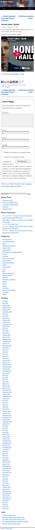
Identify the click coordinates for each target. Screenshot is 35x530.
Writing (4, 294)
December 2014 (6, 415)
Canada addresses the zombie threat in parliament (8, 18)
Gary (16, 27)
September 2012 (6, 472)
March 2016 (5, 383)
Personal (4, 277)
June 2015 (5, 402)
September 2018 (6, 324)
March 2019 (5, 318)
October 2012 (6, 470)
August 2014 (5, 424)
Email (4, 138)
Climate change (6, 248)
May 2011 (5, 504)
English (4, 254)
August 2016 (5, 373)
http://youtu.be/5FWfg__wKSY (14, 74)
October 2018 (6, 322)
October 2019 (6, 309)
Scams (4, 284)
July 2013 (5, 451)
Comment (5, 113)
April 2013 (5, 457)
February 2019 (6, 320)
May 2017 (5, 354)
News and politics (7, 275)
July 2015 (5, 400)
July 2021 (5, 301)
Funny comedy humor (13, 85)
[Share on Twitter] (5, 82)
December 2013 (6, 440)
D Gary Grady (7, 1)
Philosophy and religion (9, 279)
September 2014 (6, 421)
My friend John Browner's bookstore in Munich (15, 521)
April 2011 (5, 506)
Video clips (22, 85)
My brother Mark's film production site (13, 517)
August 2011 (5, 500)
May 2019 (5, 314)
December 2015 (6, 390)
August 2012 (5, 474)
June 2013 (5, 453)
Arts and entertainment (8, 241)
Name (4, 130)
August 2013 (5, 449)
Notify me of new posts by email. (14, 157)
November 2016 (6, 366)
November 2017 (6, 341)
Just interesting (6, 267)
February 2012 (6, 487)
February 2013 (6, 462)
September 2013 (6, 447)
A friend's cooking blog (8, 515)
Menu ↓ (30, 8)
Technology (5, 288)
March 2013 (5, 460)
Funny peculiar (6, 260)
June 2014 (5, 428)
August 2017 (5, 347)
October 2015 (6, 394)
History (4, 265)
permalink (7, 87)
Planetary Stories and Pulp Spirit (11, 523)
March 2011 (5, 508)
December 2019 (6, 307)
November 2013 (6, 443)
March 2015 (5, 409)
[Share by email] (19, 82)
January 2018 (6, 337)
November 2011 (6, 493)
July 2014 (5, 426)
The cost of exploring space (10, 202)
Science (4, 286)
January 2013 (6, 464)
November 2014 (6, 417)
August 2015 (5, 398)
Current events (6, 250)
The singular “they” (7, 200)
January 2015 (6, 413)
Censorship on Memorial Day (10, 204)
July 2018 (5, 328)
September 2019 (6, 312)
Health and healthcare (8, 262)
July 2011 (5, 502)
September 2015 (6, 396)
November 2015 (6, 392)
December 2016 (6, 364)
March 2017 (5, 358)
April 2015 (5, 407)
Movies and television (8, 273)
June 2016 (5, 377)
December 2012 (6, 466)
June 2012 (5, 479)
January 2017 (6, 362)
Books (4, 243)
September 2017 (6, 345)
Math (3, 271)
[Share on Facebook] (2, 82)
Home (3, 8)
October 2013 (6, 445)
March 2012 (5, 485)
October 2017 (6, 343)
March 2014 (5, 434)
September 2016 (6, 371)
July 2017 (5, 350)
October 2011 (6, 495)
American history (7, 239)
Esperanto (5, 256)
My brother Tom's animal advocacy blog (13, 519)
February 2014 (6, 436)
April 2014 (5, 432)
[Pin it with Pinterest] (11, 82)
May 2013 (5, 455)
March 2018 (5, 333)
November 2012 (6, 468)
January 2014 (6, 438)
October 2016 (6, 369)
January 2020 (6, 305)
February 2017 (6, 360)
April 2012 (5, 483)
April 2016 (5, 381)
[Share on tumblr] (16, 82)
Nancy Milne (6, 220)
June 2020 (5, 303)
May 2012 (5, 481)
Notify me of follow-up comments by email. (18, 152)
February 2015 (6, 411)
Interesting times (7, 209)
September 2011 (6, 498)
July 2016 (5, 375)
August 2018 (5, 326)
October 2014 (6, 419)
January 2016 (6, 388)
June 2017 (5, 352)
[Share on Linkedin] (13, 82)
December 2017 (6, 339)
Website (4, 145)
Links (4, 269)
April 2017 (5, 356)
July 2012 (5, 476)
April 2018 (5, 330)
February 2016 (6, 385)
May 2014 (5, 430)
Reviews (4, 281)
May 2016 (5, 379)
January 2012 (6, 489)
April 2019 (5, 316)
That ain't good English (8, 290)
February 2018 (6, 335)
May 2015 (5, 405)
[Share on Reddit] (8, 82)
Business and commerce (8, 245)
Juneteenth (5, 206)
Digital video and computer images (12, 252)
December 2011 (6, 491)
